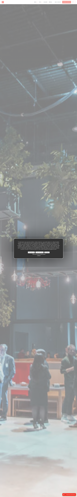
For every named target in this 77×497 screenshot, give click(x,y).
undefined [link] (38, 255)
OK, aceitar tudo (31, 252)
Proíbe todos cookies (39, 252)
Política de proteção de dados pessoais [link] (38, 254)
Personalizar (47, 252)
